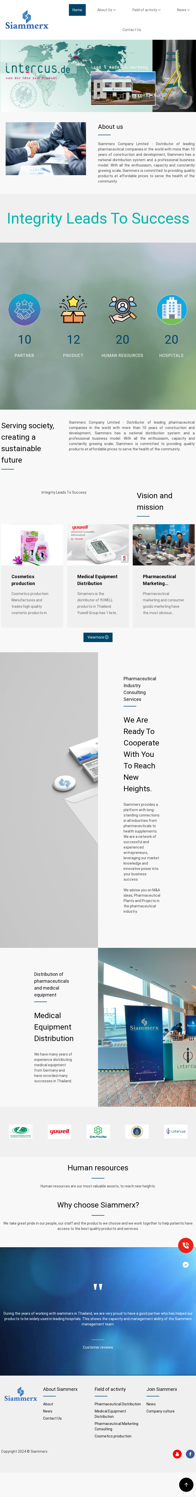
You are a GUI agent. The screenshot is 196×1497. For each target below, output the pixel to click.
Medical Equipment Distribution (97, 580)
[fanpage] (185, 1264)
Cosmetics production (23, 580)
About (48, 1404)
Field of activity (145, 10)
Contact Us (131, 30)
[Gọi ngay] (185, 1245)
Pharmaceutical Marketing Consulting (159, 580)
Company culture (160, 1411)
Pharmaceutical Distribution (118, 1404)
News (182, 10)
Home (77, 10)
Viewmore (96, 637)
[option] (21, 1131)
